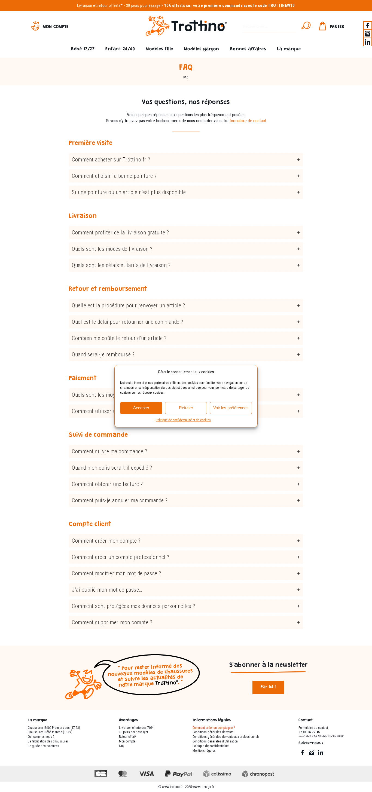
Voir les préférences (231, 407)
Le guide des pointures (43, 746)
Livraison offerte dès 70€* (136, 728)
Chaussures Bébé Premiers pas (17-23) (54, 728)
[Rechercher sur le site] (306, 27)
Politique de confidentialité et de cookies (183, 420)
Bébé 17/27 (82, 49)
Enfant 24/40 (120, 49)
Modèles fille (159, 49)
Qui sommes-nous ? (41, 737)
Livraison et (87, 5)
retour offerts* (110, 5)
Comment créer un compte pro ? (214, 728)
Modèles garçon (201, 49)
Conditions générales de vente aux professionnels (226, 737)
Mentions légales (204, 751)
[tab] (186, 159)
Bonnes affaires (248, 49)
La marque (289, 49)
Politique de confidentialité (210, 746)
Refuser (186, 407)
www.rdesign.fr (203, 787)
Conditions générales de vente (213, 732)
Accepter (141, 407)
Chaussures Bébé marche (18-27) (50, 732)
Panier (337, 27)
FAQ (121, 746)
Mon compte (56, 27)
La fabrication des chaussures (48, 741)
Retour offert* (127, 737)
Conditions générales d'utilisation (215, 741)
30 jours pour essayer (144, 5)
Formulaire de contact (313, 728)
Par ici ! (268, 687)
